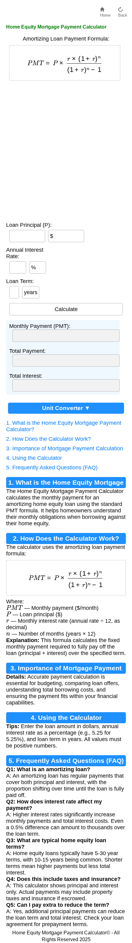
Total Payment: (27, 351)
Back (122, 13)
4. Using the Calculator (34, 458)
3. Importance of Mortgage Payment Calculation (64, 448)
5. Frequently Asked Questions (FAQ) (52, 467)
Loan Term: (20, 281)
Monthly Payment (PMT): (39, 326)
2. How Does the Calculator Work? (48, 439)
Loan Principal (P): (29, 225)
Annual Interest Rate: (24, 253)
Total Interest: (25, 376)
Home (105, 13)
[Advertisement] (66, 150)
